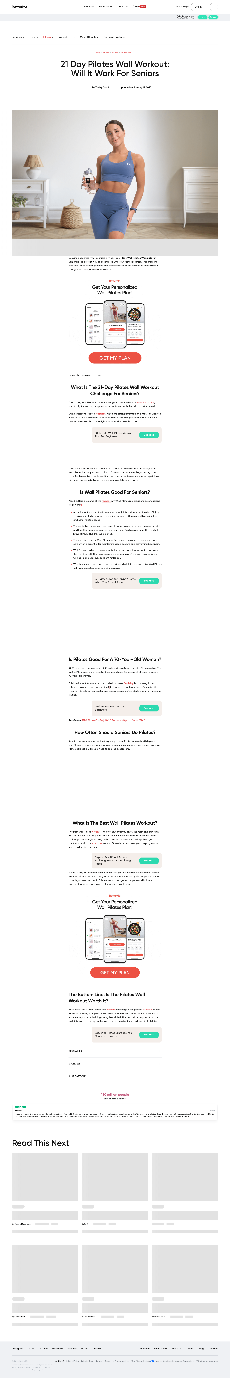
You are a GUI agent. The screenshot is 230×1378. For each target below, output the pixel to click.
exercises (100, 414)
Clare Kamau (19, 1317)
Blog (98, 53)
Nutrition (17, 37)
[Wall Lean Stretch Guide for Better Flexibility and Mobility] (185, 1269)
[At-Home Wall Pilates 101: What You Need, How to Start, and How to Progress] (185, 1177)
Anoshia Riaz (159, 1317)
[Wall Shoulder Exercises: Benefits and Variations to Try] (45, 1269)
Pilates (115, 53)
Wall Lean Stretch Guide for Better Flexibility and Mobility (180, 1308)
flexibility (128, 683)
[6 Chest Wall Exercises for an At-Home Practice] (115, 1269)
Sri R (86, 1224)
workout (96, 832)
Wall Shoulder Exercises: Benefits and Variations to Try (43, 1308)
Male (203, 17)
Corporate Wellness (114, 37)
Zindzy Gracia (102, 87)
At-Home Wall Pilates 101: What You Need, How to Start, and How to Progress (181, 1215)
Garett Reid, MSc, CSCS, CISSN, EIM (41, 1232)
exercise (147, 1010)
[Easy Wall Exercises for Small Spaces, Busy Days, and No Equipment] (115, 1177)
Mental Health (88, 37)
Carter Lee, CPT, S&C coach (38, 1324)
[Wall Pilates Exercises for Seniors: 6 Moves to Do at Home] (45, 1177)
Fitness (47, 37)
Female (213, 17)
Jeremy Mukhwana (22, 1224)
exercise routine (145, 402)
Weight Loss (65, 37)
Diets (32, 37)
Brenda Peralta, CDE (166, 1232)
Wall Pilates (126, 53)
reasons (106, 501)
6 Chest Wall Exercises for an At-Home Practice (113, 1308)
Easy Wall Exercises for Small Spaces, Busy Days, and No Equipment (112, 1215)
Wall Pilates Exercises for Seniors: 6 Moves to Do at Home (40, 1215)
